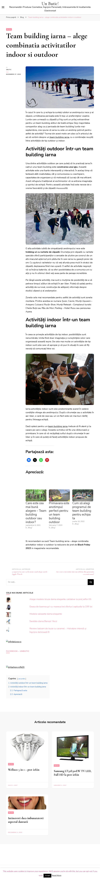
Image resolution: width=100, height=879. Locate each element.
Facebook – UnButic (17, 651)
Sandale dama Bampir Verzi (43, 621)
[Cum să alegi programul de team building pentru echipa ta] (82, 495)
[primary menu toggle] (3, 7)
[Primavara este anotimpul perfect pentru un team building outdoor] (59, 495)
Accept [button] (47, 875)
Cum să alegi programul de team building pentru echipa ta (81, 510)
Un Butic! (50, 3)
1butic (8, 70)
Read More (56, 875)
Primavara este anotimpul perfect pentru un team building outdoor (59, 512)
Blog (9, 29)
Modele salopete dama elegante (46, 613)
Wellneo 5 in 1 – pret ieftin (23, 770)
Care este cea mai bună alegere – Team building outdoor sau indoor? (36, 512)
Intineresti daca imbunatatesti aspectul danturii (26, 820)
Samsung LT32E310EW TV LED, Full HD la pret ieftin (72, 773)
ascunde (21, 678)
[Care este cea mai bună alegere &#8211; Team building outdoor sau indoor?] (36, 495)
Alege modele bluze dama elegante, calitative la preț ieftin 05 (60, 599)
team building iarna (59, 137)
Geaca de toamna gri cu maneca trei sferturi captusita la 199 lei (61, 606)
